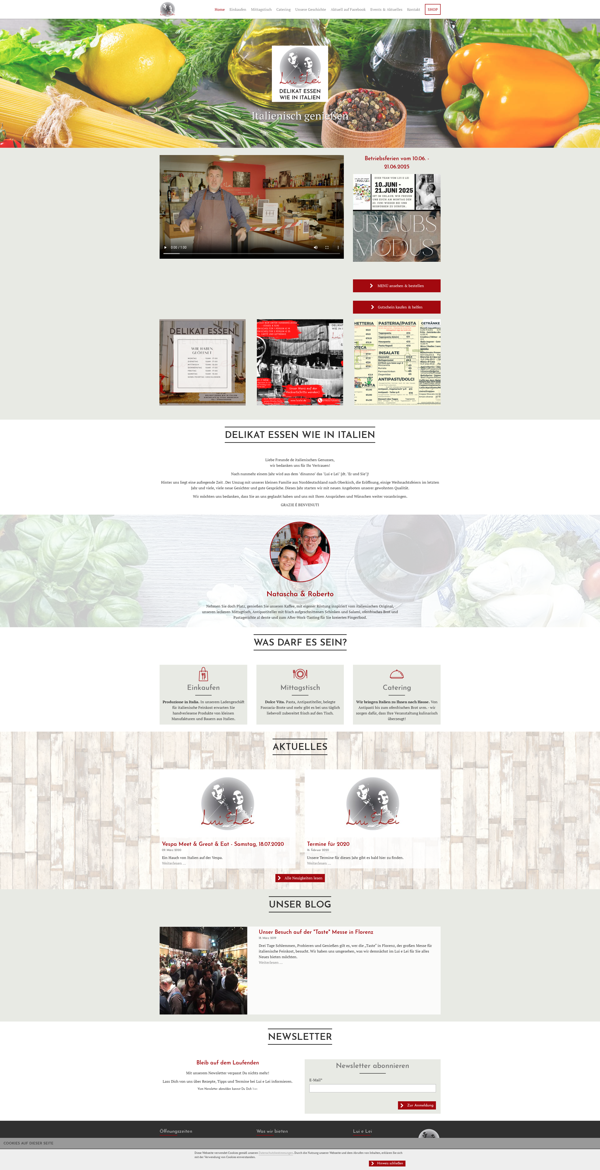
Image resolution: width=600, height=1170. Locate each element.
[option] (300, 571)
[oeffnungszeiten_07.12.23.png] (202, 404)
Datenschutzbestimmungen (276, 1153)
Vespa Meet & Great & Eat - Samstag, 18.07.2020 (223, 844)
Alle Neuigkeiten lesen (303, 878)
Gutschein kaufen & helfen (400, 307)
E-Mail (317, 1080)
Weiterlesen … (174, 863)
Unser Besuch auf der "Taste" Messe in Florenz (316, 932)
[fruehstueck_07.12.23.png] (300, 404)
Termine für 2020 (328, 844)
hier (255, 1089)
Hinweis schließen (390, 1163)
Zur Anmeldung (420, 1105)
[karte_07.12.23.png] (397, 404)
